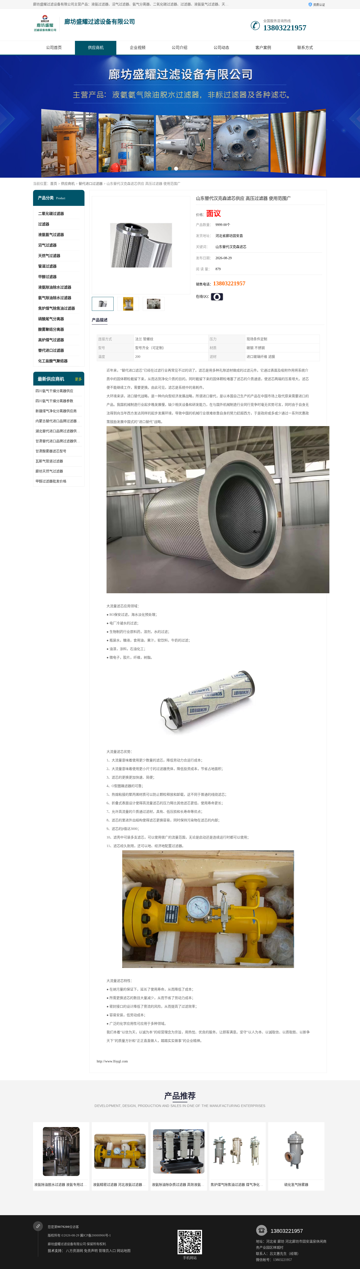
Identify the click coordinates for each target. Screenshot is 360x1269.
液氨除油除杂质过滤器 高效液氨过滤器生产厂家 (129, 1185)
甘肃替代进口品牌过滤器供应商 (59, 441)
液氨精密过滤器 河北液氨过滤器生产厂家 (65, 1185)
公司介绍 (179, 48)
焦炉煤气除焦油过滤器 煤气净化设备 (180, 1185)
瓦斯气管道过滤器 (49, 461)
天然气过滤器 (49, 256)
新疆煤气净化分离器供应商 (56, 411)
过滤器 (43, 224)
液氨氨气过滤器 (51, 235)
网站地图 (124, 1251)
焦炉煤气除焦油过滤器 (56, 308)
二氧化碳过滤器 (51, 214)
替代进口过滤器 (91, 184)
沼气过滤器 (47, 245)
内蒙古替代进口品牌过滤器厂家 (59, 421)
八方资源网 (74, 1251)
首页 (53, 184)
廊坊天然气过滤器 (49, 471)
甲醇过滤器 (47, 277)
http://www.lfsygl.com (112, 1061)
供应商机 (96, 48)
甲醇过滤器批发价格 (51, 481)
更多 (78, 379)
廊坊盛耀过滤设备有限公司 (67, 1244)
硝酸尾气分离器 (51, 319)
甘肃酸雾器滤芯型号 (51, 451)
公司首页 (54, 48)
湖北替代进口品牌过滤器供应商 (59, 431)
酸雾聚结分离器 (51, 329)
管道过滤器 (47, 266)
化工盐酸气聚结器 (53, 361)
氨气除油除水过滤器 (54, 298)
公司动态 (221, 48)
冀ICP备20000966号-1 (95, 1235)
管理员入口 (107, 1251)
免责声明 (91, 1251)
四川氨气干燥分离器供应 (54, 391)
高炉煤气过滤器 (51, 340)
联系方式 (305, 48)
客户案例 (263, 48)
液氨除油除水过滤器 (54, 287)
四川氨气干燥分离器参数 (54, 401)
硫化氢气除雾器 (238, 1185)
